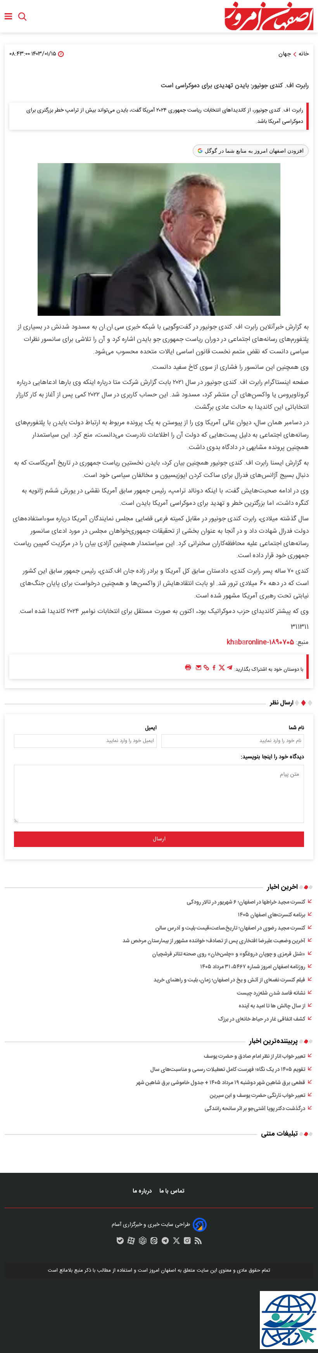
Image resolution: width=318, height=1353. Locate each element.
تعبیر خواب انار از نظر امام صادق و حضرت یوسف (254, 1056)
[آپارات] (131, 1242)
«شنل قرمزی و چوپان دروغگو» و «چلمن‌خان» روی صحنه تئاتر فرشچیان (228, 954)
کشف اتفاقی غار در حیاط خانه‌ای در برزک (261, 1019)
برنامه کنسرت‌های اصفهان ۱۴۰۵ (271, 915)
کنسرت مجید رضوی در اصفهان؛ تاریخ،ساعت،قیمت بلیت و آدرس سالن (230, 928)
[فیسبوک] (214, 669)
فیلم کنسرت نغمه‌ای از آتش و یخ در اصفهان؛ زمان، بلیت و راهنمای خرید (229, 980)
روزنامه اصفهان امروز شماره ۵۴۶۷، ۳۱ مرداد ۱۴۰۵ (252, 967)
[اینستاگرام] (187, 1242)
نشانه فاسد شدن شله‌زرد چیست (271, 993)
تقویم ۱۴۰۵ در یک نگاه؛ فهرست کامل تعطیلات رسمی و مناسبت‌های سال (227, 1069)
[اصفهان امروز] (268, 16)
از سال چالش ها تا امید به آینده (271, 1006)
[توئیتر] (222, 669)
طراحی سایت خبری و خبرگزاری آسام (151, 1224)
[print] (188, 667)
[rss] (198, 1242)
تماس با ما (172, 1191)
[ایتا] (153, 1242)
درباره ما (143, 1191)
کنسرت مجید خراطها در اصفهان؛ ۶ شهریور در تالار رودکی (246, 902)
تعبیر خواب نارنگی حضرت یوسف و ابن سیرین (257, 1095)
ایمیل (151, 728)
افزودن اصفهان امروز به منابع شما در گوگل (254, 150)
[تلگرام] (229, 669)
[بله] (120, 1242)
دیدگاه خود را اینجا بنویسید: (272, 757)
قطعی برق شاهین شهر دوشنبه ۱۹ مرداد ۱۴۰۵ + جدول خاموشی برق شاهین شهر (220, 1083)
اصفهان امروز (162, 1270)
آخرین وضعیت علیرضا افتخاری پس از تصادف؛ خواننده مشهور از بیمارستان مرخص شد (214, 941)
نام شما (296, 728)
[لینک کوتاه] (206, 669)
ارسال (159, 839)
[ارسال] (198, 669)
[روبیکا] (142, 1242)
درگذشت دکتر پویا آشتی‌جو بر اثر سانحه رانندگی (254, 1109)
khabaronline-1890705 (260, 642)
